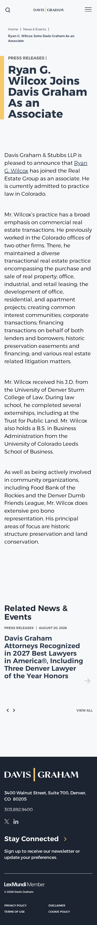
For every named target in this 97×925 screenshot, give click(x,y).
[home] (49, 10)
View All (85, 710)
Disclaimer (56, 905)
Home (13, 29)
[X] (6, 822)
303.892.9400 (18, 809)
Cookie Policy (59, 911)
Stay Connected (31, 839)
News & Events (34, 29)
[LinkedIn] (15, 822)
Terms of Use (14, 911)
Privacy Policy (15, 905)
